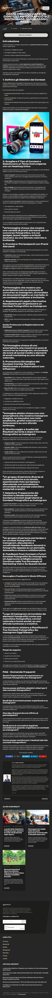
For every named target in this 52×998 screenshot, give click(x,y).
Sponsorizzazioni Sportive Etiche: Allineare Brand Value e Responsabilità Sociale (14, 872)
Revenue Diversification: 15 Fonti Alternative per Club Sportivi (25, 982)
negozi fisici (21, 280)
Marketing (30, 28)
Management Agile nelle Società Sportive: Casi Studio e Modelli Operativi (38, 831)
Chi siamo (5, 941)
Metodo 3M (6, 944)
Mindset (5, 947)
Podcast (5, 955)
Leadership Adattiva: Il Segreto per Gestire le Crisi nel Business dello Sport (14, 831)
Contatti (5, 958)
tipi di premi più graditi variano (29, 272)
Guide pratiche (24, 28)
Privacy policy (22, 994)
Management (6, 950)
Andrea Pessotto (19, 762)
